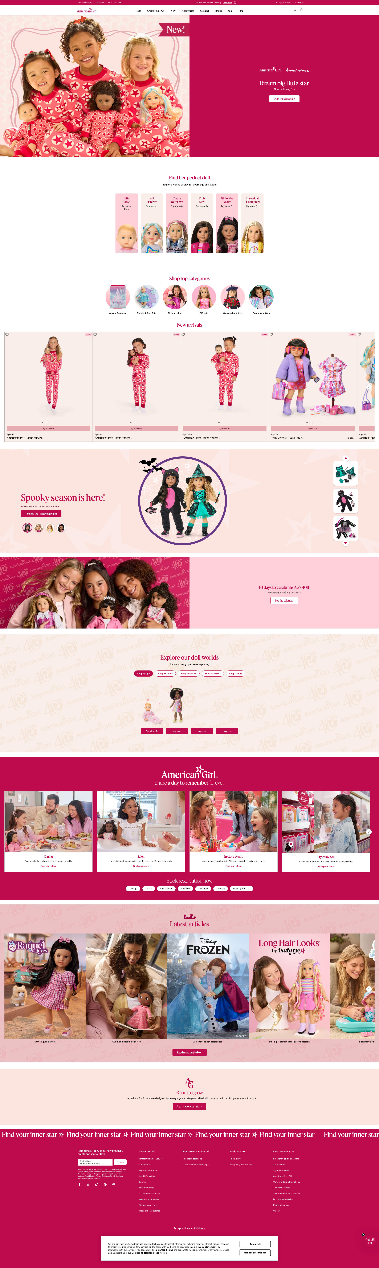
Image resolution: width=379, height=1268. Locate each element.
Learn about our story (189, 1106)
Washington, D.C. (241, 888)
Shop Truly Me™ (213, 673)
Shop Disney (235, 673)
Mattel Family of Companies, (92, 1174)
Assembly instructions (148, 1199)
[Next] (345, 543)
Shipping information (148, 1170)
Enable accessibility (84, 3)
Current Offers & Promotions (286, 1182)
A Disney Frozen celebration (208, 1041)
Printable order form (147, 1205)
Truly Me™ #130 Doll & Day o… (287, 437)
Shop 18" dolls (165, 673)
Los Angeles (166, 888)
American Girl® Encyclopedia (286, 1193)
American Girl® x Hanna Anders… (25, 437)
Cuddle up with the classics (126, 1041)
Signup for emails (281, 1170)
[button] (370, 1241)
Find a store (235, 1159)
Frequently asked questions (286, 1159)
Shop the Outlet (200, 3)
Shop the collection (284, 98)
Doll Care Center (146, 1187)
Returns (142, 1182)
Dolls (138, 10)
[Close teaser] (363, 1234)
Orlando (220, 888)
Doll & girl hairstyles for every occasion (289, 1041)
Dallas (149, 888)
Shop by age (143, 673)
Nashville (185, 888)
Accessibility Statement (149, 1193)
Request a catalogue (192, 1159)
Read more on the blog (189, 1052)
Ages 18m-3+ (152, 731)
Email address (85, 1161)
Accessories (188, 10)
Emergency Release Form (241, 1164)
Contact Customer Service (150, 1159)
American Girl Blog (281, 1187)
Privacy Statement (206, 1247)
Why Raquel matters (45, 1041)
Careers (277, 1211)
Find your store (48, 866)
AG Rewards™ (279, 1164)
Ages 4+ (177, 731)
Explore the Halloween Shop (41, 513)
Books (218, 10)
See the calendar (284, 600)
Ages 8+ (227, 731)
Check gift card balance (149, 1211)
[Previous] (345, 459)
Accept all (255, 1244)
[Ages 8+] (227, 703)
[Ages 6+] (202, 703)
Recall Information (146, 1176)
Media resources (281, 1205)
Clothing (204, 10)
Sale (230, 10)
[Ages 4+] (177, 703)
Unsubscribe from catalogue (196, 1164)
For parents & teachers (283, 1199)
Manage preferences (255, 1252)
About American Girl (282, 1176)
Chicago (133, 888)
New (173, 10)
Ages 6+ (202, 731)
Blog (241, 10)
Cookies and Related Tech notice (149, 1253)
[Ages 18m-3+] (152, 703)
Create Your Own (155, 10)
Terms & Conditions (162, 1250)
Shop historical (188, 673)
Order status (144, 1164)
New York (203, 888)
